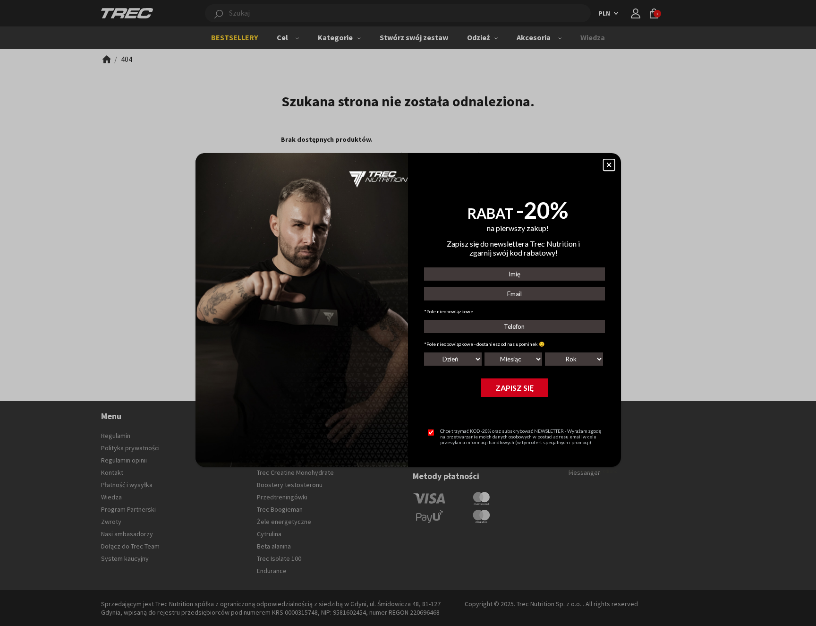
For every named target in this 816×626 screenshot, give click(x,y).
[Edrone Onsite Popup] (408, 313)
